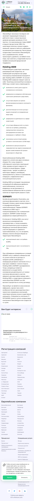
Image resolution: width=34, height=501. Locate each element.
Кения (19, 368)
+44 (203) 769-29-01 (24, 3)
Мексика (3, 379)
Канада (3, 368)
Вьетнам (3, 361)
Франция (3, 430)
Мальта (3, 421)
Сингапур (4, 390)
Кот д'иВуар (20, 373)
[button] (27, 309)
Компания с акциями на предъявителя (24, 451)
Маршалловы (21, 377)
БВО (18, 359)
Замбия (19, 395)
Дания (19, 409)
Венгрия (3, 407)
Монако (19, 421)
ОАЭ (18, 381)
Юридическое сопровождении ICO (23, 484)
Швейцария (20, 432)
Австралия (4, 352)
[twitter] (14, 491)
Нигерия (19, 379)
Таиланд (3, 393)
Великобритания (6, 405)
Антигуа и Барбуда (22, 352)
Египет (3, 397)
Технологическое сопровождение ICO (23, 481)
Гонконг (19, 361)
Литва (19, 414)
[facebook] (9, 491)
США (18, 390)
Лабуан (19, 375)
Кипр (18, 412)
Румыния (3, 427)
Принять (9, 477)
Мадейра (3, 418)
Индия (19, 364)
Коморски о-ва (21, 370)
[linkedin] (25, 491)
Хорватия (20, 430)
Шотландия (4, 434)
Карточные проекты (23, 443)
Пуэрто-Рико (5, 386)
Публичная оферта (17, 495)
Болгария (20, 405)
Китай (3, 370)
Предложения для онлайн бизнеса (8, 450)
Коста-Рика (4, 373)
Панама (19, 384)
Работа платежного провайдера (6, 446)
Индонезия (4, 366)
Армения (3, 355)
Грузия (3, 364)
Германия (4, 409)
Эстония (19, 434)
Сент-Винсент (5, 388)
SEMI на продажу (22, 457)
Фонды (20, 441)
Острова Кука (5, 384)
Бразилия (20, 357)
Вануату (3, 359)
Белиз (3, 357)
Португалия (20, 425)
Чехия (3, 432)
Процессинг (4, 443)
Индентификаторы (23, 454)
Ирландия (4, 412)
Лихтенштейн (5, 416)
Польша (3, 425)
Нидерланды (5, 423)
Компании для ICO (23, 445)
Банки (3, 441)
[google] (20, 491)
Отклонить (24, 477)
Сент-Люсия (20, 388)
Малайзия (4, 377)
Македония (20, 418)
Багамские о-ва (21, 355)
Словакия (20, 427)
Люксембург (20, 416)
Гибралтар (20, 407)
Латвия (3, 414)
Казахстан (20, 366)
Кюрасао (3, 375)
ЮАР (2, 395)
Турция (19, 393)
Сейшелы (20, 386)
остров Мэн (20, 423)
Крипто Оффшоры (23, 459)
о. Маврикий (4, 381)
